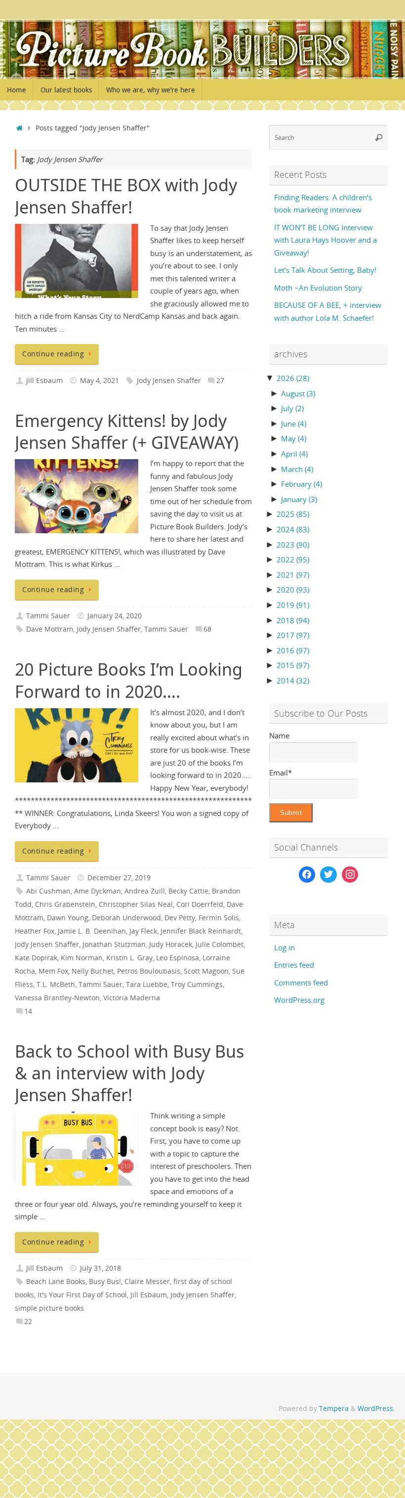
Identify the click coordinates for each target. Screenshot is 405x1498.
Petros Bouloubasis (148, 971)
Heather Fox (34, 931)
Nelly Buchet (93, 971)
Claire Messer (147, 1281)
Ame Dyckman (97, 891)
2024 (293, 529)
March (297, 469)
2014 (293, 680)
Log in (284, 947)
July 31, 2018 (100, 1268)
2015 (293, 665)
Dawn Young (67, 917)
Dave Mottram (49, 629)
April (294, 454)
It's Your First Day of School (82, 1294)
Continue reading (53, 353)
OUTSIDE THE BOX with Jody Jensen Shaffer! (126, 195)
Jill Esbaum (44, 380)
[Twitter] (328, 875)
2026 (293, 378)
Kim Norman (82, 957)
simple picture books (49, 1308)
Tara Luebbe (146, 984)
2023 (293, 545)
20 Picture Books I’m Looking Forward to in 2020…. (129, 680)
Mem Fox (53, 971)
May (293, 438)
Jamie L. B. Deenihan (92, 931)
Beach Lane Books (55, 1281)
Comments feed (301, 982)
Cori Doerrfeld (199, 904)
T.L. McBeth (56, 984)
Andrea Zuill (144, 891)
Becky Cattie (188, 891)
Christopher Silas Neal (136, 904)
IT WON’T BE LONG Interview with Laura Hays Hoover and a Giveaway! (325, 239)
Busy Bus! (105, 1281)
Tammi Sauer (48, 615)
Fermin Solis (219, 917)
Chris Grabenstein (65, 904)
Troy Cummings (197, 984)
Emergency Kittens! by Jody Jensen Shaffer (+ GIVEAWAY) (127, 431)
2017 (293, 635)
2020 (293, 590)
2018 (293, 620)
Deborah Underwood (126, 917)
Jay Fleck (143, 931)
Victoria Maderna (131, 997)
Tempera (334, 1408)
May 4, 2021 (99, 380)
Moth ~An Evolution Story (318, 288)
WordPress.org (299, 1000)
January (299, 499)
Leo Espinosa (177, 957)
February (301, 484)
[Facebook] (307, 875)
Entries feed (294, 965)
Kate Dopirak (36, 957)
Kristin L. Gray (129, 957)
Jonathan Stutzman (114, 944)
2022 (293, 559)
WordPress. (376, 1408)
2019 (293, 605)
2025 (293, 514)
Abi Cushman (48, 891)
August (298, 393)
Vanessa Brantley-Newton (57, 997)
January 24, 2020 (114, 615)
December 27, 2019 (119, 877)
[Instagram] (350, 875)
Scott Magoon (206, 971)
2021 (293, 575)
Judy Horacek (170, 944)
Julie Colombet (219, 944)
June (293, 423)
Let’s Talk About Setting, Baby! (325, 270)
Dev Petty (179, 917)
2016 (293, 650)
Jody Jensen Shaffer (169, 380)
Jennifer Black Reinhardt (201, 931)
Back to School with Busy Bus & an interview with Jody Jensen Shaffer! (129, 1073)
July (292, 408)
